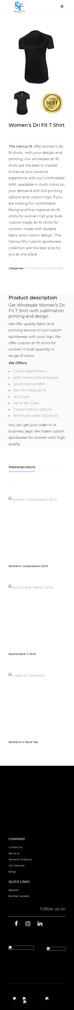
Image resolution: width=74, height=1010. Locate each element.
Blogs (12, 871)
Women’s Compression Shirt (28, 566)
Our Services (16, 865)
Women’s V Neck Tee (23, 742)
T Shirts (29, 268)
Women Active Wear (49, 268)
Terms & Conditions (20, 859)
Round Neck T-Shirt (22, 654)
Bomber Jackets (19, 896)
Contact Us (15, 847)
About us (14, 853)
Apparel (13, 889)
